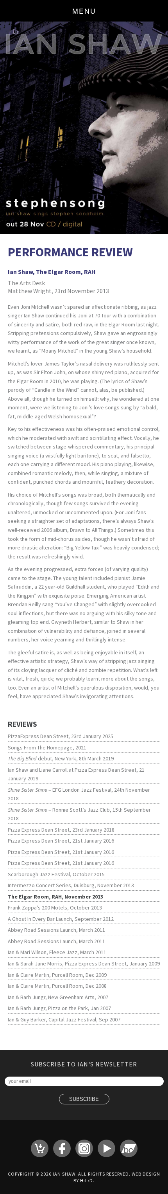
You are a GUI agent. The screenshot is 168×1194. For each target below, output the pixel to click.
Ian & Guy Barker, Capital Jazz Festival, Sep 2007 (64, 1019)
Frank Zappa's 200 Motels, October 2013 (55, 907)
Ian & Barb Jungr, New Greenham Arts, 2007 (58, 997)
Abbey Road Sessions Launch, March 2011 (56, 929)
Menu (84, 11)
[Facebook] (62, 1148)
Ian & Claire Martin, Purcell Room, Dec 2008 (57, 985)
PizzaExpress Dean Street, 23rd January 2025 (60, 736)
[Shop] (39, 1148)
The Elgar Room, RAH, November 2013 (55, 896)
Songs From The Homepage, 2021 (47, 747)
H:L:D (86, 1180)
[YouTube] (106, 1148)
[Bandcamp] (129, 1148)
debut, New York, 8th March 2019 (61, 758)
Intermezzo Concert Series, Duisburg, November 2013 (71, 885)
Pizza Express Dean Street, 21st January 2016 (61, 840)
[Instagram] (84, 1148)
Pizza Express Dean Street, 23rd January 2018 (61, 829)
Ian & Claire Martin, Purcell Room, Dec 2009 (57, 974)
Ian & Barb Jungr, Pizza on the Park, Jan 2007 (59, 1008)
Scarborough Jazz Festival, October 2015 (56, 874)
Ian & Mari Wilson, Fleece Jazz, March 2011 (57, 952)
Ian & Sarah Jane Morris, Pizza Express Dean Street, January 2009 (84, 963)
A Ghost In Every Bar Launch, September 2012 (61, 918)
